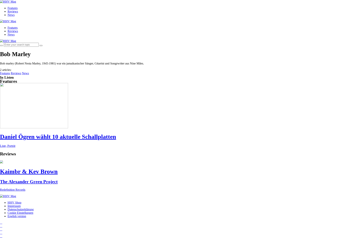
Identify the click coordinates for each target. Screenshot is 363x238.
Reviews (13, 11)
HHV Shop (14, 202)
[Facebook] (1, 226)
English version (17, 216)
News (11, 14)
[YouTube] (1, 229)
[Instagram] (1, 222)
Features (13, 8)
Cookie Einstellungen (20, 212)
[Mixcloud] (1, 232)
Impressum (14, 206)
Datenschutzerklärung (21, 209)
